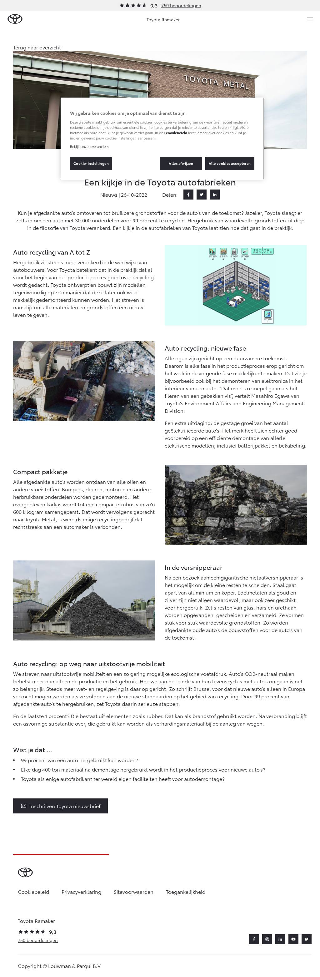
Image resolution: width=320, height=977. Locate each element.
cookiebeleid (176, 132)
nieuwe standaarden (148, 696)
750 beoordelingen (181, 5)
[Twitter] (202, 195)
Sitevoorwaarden (133, 891)
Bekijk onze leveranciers (89, 146)
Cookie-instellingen (91, 163)
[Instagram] (267, 939)
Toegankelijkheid (185, 891)
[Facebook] (188, 195)
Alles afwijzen (181, 163)
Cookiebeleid (33, 891)
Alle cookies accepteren (230, 163)
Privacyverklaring (81, 891)
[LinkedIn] (215, 195)
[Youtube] (293, 939)
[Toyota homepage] (15, 19)
